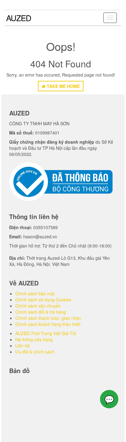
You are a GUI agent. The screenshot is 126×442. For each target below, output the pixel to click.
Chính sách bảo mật (34, 293)
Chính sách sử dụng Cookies (43, 300)
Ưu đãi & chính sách (34, 352)
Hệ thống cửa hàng (34, 339)
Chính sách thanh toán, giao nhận (48, 318)
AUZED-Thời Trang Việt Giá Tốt (45, 333)
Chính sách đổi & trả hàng (40, 312)
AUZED (18, 17)
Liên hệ (22, 345)
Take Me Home (63, 86)
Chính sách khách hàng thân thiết (47, 324)
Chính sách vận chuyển (38, 306)
